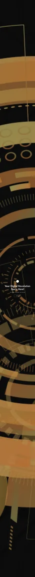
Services (17, 295)
